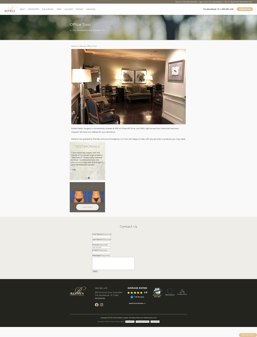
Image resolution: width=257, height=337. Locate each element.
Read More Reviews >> (137, 303)
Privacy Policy (130, 321)
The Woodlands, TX (211, 9)
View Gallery (87, 207)
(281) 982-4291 (228, 9)
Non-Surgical (48, 9)
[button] (74, 86)
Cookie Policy (155, 321)
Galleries (68, 9)
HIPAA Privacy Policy (112, 321)
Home (74, 46)
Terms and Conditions (142, 321)
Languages (90, 9)
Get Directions (100, 298)
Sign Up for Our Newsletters (210, 2)
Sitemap (100, 321)
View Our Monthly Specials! (186, 2)
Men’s (59, 9)
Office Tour (92, 46)
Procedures (33, 9)
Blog (122, 321)
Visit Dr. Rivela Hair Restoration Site (238, 2)
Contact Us (244, 9)
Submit (95, 271)
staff (122, 139)
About (22, 9)
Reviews (79, 9)
